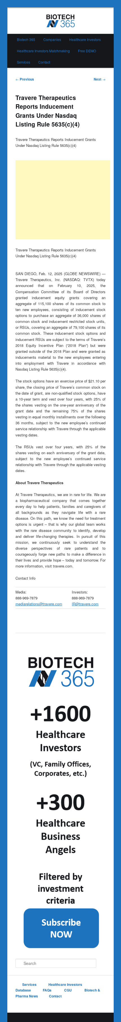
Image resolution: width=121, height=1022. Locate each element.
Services (23, 62)
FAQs (47, 990)
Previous (24, 79)
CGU (68, 990)
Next (100, 79)
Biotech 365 (26, 39)
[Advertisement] (62, 199)
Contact (44, 62)
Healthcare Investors (85, 39)
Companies (52, 39)
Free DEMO (87, 50)
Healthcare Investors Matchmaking (43, 50)
